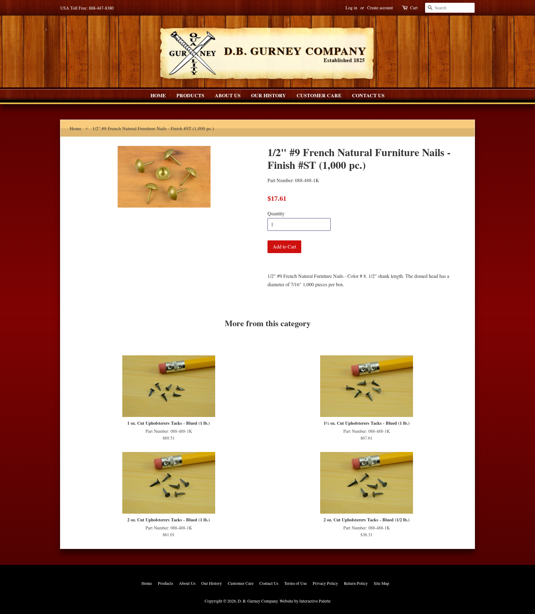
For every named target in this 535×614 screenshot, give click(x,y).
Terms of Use (295, 583)
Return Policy (356, 583)
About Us (228, 95)
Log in (351, 8)
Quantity (276, 213)
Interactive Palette (315, 601)
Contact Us (368, 95)
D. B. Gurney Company (258, 601)
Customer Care (319, 95)
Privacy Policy (325, 583)
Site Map (381, 583)
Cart (414, 8)
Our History (268, 95)
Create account (380, 8)
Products (190, 95)
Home (158, 95)
